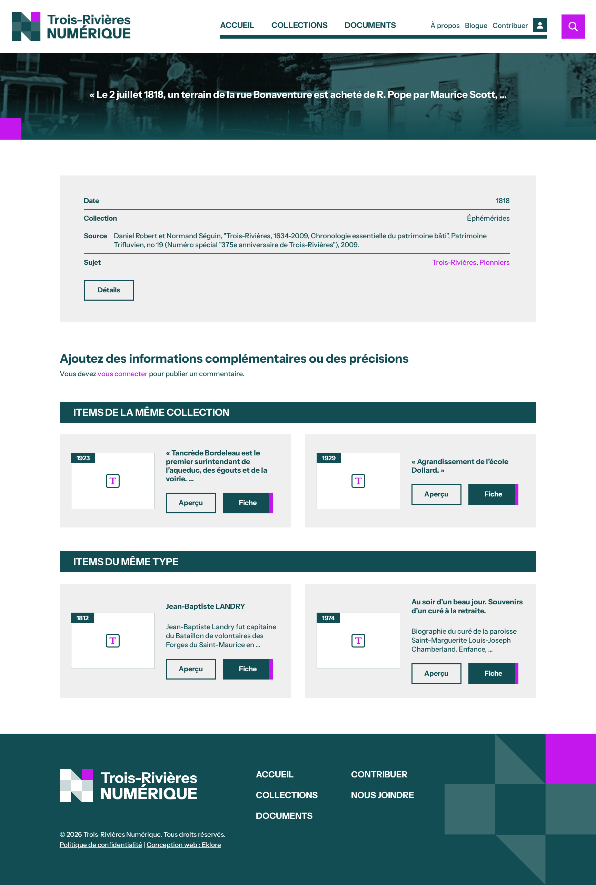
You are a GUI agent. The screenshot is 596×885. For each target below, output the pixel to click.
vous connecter (123, 374)
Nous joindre (382, 795)
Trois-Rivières (454, 262)
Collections (299, 25)
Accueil (237, 25)
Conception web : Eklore (184, 845)
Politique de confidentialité (101, 845)
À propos (445, 25)
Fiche (248, 503)
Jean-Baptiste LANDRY (205, 606)
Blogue (476, 25)
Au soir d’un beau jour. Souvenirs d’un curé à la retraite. (467, 606)
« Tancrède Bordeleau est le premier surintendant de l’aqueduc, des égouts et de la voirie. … (216, 466)
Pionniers (494, 262)
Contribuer (510, 25)
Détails (109, 290)
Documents (370, 25)
